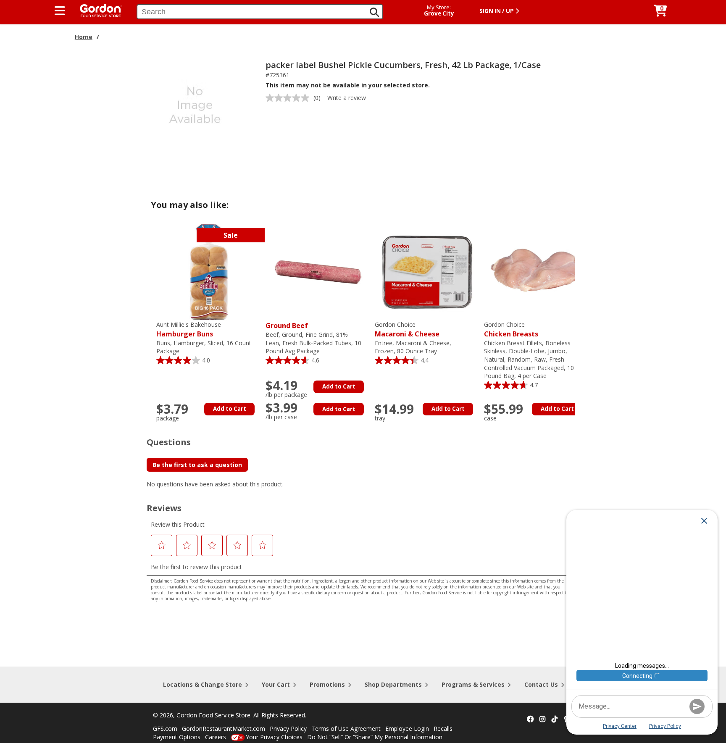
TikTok (554, 719)
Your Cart (276, 684)
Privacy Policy (288, 728)
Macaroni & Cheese (407, 329)
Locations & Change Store (202, 684)
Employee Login (407, 728)
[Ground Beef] (318, 272)
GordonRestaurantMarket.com (223, 728)
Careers (215, 737)
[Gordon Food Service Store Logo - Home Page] (96, 10)
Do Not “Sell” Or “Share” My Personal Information (374, 737)
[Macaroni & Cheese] (427, 272)
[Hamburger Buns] (208, 272)
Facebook (530, 719)
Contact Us (541, 684)
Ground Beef (287, 325)
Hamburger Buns (188, 329)
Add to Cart (229, 408)
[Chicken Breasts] (536, 272)
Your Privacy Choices (274, 737)
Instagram (542, 719)
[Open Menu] (60, 11)
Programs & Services (473, 684)
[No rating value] (289, 97)
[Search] (374, 12)
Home (83, 37)
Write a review (346, 98)
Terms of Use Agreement (346, 728)
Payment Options (176, 737)
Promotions (327, 684)
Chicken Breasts (511, 329)
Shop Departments (393, 684)
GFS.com (165, 728)
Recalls (443, 728)
